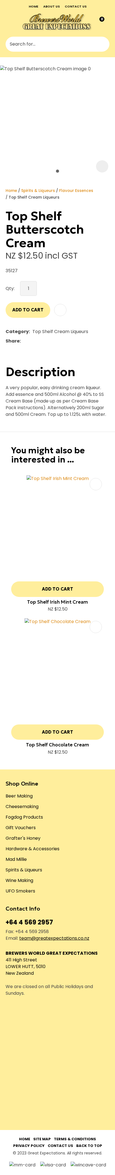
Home (33, 6)
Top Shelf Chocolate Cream (57, 745)
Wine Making (19, 880)
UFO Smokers (20, 891)
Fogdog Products (24, 817)
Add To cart (57, 589)
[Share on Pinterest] (49, 341)
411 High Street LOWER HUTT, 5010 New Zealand (25, 966)
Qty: (10, 288)
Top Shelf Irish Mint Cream (57, 602)
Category (17, 331)
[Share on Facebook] (24, 341)
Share (13, 341)
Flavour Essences (76, 190)
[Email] (40, 341)
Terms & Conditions (75, 1139)
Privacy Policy (29, 1145)
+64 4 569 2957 (29, 922)
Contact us (76, 6)
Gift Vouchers (21, 827)
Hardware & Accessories (32, 849)
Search (102, 44)
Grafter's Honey (23, 838)
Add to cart (28, 309)
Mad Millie (16, 859)
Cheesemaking (22, 806)
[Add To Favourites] (60, 310)
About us (51, 6)
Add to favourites (96, 484)
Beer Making (19, 796)
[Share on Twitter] (31, 341)
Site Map (42, 1139)
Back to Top (89, 1145)
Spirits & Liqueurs (38, 190)
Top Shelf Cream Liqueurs (34, 197)
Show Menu (9, 22)
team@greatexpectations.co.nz (54, 938)
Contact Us (60, 1145)
